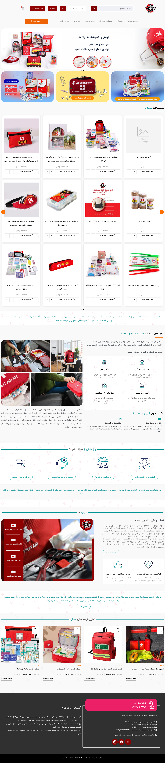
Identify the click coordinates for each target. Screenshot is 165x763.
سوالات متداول (105, 21)
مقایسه (129, 171)
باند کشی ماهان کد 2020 (143, 221)
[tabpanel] (143, 211)
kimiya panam (153, 674)
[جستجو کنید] (94, 8)
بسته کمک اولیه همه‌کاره (27, 668)
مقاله (162, 665)
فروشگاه (120, 21)
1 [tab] (83, 309)
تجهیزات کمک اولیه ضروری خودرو (148, 668)
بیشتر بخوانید (131, 678)
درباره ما (77, 21)
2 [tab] (81, 309)
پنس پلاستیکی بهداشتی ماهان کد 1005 (143, 285)
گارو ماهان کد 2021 (143, 157)
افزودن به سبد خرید (147, 171)
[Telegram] (121, 742)
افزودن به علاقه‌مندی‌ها (134, 171)
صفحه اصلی (133, 21)
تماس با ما (64, 21)
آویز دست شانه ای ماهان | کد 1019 (102, 221)
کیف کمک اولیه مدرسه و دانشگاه (106, 668)
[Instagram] (128, 742)
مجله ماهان (90, 21)
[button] (3, 48)
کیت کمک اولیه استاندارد (69, 668)
